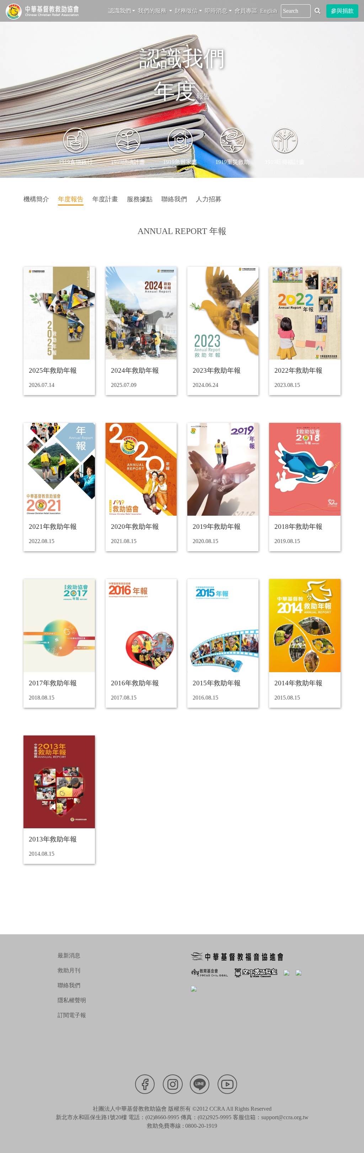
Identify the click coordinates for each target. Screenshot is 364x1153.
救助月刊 (69, 970)
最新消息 (69, 955)
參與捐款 (342, 11)
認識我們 (119, 11)
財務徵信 (186, 11)
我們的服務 (153, 11)
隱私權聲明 (72, 1000)
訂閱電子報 (72, 1015)
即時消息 (216, 11)
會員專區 (246, 11)
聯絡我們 (69, 985)
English (268, 11)
